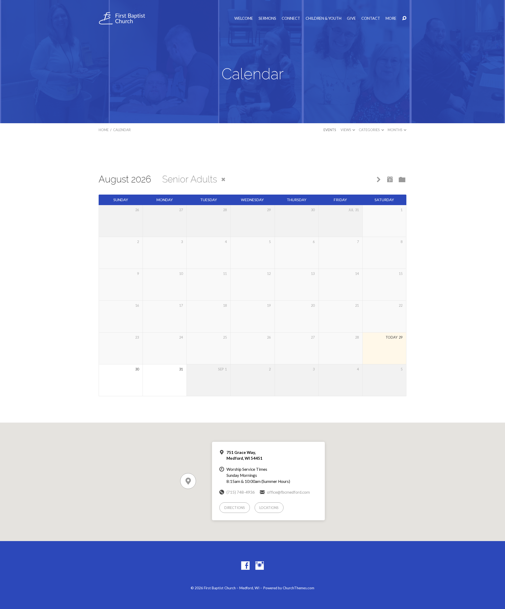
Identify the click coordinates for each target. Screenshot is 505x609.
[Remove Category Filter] (223, 179)
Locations (269, 508)
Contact (370, 18)
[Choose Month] (390, 179)
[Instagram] (259, 565)
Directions (234, 508)
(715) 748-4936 (240, 492)
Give (351, 18)
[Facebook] (245, 565)
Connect (291, 18)
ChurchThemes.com (298, 588)
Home (104, 130)
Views (346, 130)
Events (330, 130)
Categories (369, 130)
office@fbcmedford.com (288, 492)
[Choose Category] (402, 180)
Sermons (267, 18)
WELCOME (243, 18)
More (391, 18)
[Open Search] (404, 18)
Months (395, 130)
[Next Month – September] (378, 179)
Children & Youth (323, 18)
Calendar (122, 130)
